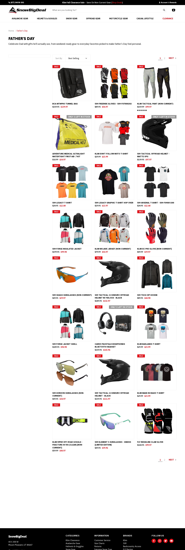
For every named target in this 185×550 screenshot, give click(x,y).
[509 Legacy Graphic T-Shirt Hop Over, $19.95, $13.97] (114, 181)
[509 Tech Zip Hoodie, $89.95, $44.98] (157, 274)
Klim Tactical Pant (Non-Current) (155, 104)
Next (171, 58)
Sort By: (59, 58)
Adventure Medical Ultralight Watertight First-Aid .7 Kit (68, 155)
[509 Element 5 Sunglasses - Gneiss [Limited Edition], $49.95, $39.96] (114, 421)
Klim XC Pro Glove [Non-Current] (154, 249)
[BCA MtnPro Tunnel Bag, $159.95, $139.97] (72, 82)
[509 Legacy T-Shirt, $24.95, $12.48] (72, 181)
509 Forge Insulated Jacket (67, 249)
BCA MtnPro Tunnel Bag (65, 104)
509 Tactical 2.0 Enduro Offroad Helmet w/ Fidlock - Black (112, 296)
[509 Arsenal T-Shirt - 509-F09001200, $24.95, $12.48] (157, 181)
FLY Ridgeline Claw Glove (150, 442)
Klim (125, 540)
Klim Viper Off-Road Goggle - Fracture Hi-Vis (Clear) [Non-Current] (67, 445)
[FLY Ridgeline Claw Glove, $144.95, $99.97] (157, 421)
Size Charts (99, 543)
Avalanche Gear (73, 543)
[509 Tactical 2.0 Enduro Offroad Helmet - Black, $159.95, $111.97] (114, 372)
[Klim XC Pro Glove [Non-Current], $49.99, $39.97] (157, 228)
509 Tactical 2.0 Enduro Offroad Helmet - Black (112, 394)
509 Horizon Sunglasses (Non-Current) (68, 394)
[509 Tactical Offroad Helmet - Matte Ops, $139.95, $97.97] (157, 132)
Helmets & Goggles (75, 546)
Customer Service (102, 540)
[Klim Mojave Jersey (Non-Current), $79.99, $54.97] (114, 228)
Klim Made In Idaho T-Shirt (150, 393)
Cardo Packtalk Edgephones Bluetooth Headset (110, 345)
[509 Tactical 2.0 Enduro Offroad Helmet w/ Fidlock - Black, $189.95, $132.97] (114, 274)
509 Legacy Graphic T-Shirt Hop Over (114, 203)
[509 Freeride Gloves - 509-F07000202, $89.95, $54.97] (114, 82)
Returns (97, 546)
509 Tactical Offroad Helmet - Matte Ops (153, 155)
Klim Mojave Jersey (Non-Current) (113, 249)
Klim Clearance (73, 540)
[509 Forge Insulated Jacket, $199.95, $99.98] (72, 228)
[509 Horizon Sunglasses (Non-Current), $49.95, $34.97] (72, 372)
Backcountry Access (132, 546)
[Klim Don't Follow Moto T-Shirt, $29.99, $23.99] (114, 132)
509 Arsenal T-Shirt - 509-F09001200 (155, 203)
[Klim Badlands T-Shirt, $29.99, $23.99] (157, 323)
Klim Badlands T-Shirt (148, 344)
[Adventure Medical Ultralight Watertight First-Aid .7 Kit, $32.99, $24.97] (72, 132)
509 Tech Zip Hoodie (147, 295)
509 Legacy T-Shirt (62, 203)
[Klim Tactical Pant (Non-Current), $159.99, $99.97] (157, 82)
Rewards (173, 3)
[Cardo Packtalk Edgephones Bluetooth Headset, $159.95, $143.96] (114, 323)
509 (124, 543)
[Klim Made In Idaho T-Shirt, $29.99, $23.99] (157, 372)
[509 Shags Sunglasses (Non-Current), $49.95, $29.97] (72, 274)
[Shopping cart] (174, 10)
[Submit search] (164, 10)
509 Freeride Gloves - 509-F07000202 (113, 104)
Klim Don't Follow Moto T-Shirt (111, 154)
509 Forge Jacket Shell (64, 344)
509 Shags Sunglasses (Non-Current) (72, 295)
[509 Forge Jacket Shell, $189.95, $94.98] (72, 323)
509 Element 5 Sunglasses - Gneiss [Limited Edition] (113, 443)
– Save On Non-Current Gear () (92, 2)
